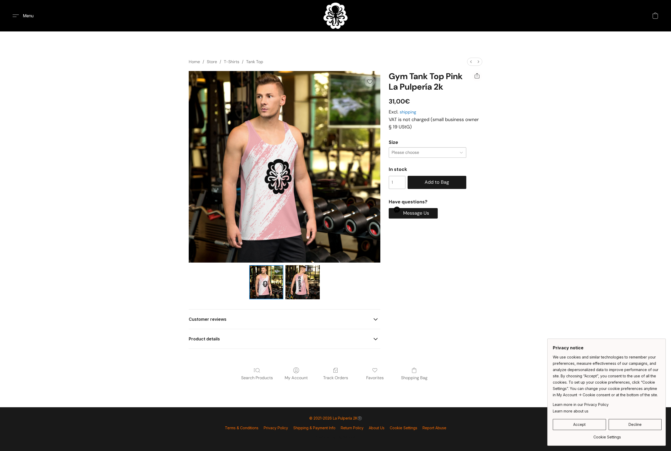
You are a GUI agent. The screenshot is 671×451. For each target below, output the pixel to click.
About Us (377, 428)
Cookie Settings (403, 428)
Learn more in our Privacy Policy (581, 404)
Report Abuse (434, 428)
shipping (408, 112)
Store (212, 61)
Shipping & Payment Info (314, 428)
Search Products (257, 378)
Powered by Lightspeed (335, 437)
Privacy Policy (276, 428)
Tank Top (254, 61)
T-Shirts (231, 61)
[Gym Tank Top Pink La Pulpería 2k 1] (302, 282)
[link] (607, 435)
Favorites (375, 378)
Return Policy (352, 428)
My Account (296, 378)
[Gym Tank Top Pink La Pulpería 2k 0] (266, 282)
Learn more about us (570, 411)
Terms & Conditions (241, 428)
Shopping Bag (414, 378)
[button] (335, 16)
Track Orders (335, 378)
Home (194, 61)
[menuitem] (471, 62)
